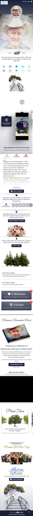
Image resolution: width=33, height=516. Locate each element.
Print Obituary (18, 191)
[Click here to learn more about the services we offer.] (16, 471)
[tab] (7, 156)
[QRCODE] (4, 66)
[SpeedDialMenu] (28, 511)
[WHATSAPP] (29, 66)
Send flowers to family (16, 220)
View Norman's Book (16, 364)
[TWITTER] (23, 66)
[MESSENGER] (16, 66)
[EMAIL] (10, 70)
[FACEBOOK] (10, 66)
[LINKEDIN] (4, 70)
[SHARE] (23, 70)
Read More (17, 187)
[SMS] (16, 70)
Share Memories (17, 479)
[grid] (16, 125)
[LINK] (29, 70)
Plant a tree (16, 245)
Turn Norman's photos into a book (16, 147)
